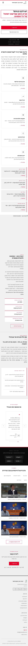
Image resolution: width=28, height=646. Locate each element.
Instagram (19, 457)
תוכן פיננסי (25, 620)
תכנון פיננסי (24, 596)
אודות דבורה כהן (24, 615)
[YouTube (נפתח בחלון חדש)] (17, 589)
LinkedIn (9, 461)
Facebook (9, 457)
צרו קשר (25, 630)
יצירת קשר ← (14, 27)
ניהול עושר (25, 598)
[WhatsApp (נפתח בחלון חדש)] (14, 589)
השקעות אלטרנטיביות (23, 601)
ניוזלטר (25, 622)
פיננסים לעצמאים (23, 608)
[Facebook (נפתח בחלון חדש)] (23, 589)
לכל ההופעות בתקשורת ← (14, 542)
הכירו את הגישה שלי (14, 32)
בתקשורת (25, 617)
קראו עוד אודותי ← (17, 326)
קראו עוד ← (22, 175)
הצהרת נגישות (24, 634)
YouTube (18, 461)
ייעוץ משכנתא (24, 603)
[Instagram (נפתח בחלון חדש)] (25, 589)
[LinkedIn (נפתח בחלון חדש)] (20, 589)
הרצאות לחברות (24, 605)
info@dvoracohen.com (22, 632)
